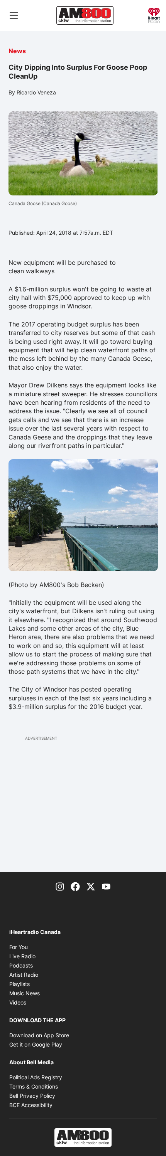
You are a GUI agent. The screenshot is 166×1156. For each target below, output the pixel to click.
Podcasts (21, 965)
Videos (17, 1002)
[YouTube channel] (106, 886)
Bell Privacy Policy (32, 1095)
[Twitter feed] (90, 886)
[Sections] (14, 15)
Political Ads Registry (35, 1077)
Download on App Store (39, 1035)
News (17, 51)
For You (18, 947)
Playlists (19, 984)
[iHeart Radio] (154, 15)
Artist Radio (23, 974)
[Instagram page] (59, 886)
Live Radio (22, 956)
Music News (24, 993)
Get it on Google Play (35, 1044)
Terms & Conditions (33, 1086)
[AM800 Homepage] (84, 15)
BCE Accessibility (31, 1105)
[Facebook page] (75, 886)
